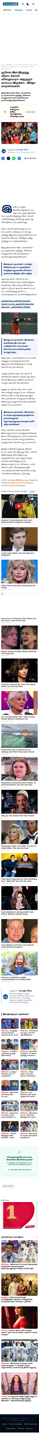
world (11, 485)
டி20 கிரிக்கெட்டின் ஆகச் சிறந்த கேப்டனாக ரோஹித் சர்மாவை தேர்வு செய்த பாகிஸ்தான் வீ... (28, 1097)
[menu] (33, 4)
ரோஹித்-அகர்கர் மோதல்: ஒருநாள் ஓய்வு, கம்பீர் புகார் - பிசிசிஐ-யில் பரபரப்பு (9, 1035)
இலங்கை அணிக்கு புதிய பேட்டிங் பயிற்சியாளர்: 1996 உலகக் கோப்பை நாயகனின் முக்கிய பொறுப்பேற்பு (19, 346)
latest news (15, 483)
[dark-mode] (28, 4)
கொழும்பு (19, 10)
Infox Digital (30, 1420)
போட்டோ (29, 1429)
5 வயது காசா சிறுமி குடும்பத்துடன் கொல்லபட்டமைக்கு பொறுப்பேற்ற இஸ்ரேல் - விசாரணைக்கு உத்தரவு (19, 1399)
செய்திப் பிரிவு (22, 150)
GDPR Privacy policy (30, 1424)
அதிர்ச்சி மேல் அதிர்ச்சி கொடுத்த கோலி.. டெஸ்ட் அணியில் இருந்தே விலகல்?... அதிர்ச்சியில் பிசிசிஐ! (17, 304)
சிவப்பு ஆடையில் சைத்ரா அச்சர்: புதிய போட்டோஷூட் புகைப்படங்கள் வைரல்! (19, 1333)
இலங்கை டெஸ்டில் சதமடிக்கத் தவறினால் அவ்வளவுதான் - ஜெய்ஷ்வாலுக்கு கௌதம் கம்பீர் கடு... (28, 1139)
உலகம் (29, 10)
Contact (4, 1424)
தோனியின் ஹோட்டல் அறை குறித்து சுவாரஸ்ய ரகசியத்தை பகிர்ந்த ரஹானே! (28, 1055)
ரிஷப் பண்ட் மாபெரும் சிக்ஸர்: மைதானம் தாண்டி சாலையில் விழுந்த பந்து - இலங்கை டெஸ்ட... (28, 1077)
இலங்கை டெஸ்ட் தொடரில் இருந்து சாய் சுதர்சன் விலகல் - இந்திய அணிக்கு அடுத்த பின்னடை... (28, 1118)
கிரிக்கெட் (7, 10)
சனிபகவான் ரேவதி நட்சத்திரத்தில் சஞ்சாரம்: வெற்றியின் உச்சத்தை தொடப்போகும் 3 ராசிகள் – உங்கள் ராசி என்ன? (16, 1300)
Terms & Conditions (15, 1424)
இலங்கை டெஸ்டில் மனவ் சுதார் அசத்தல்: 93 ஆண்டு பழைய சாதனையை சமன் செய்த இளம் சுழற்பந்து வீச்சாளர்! (19, 1366)
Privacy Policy (10, 1429)
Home (3, 65)
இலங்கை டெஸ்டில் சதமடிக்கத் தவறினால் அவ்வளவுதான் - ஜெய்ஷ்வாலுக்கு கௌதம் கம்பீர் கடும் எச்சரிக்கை (19, 418)
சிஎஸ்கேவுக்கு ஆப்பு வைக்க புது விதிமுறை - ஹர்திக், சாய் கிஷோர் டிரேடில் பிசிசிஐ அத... (29, 1035)
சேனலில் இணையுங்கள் (21, 1170)
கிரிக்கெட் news (22, 480)
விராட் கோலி (8, 1186)
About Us (21, 1429)
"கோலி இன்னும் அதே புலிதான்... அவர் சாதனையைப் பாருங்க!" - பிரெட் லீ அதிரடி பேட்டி (9, 1139)
